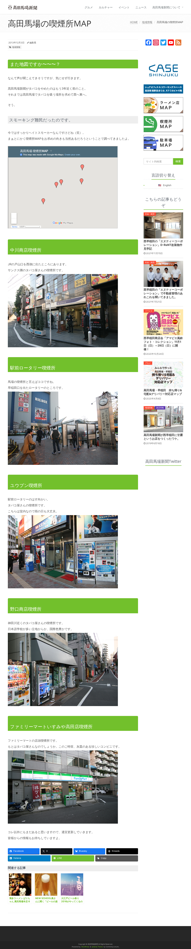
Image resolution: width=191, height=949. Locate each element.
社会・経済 (149, 214)
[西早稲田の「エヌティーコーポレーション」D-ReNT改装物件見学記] (163, 225)
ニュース (141, 7)
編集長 (32, 42)
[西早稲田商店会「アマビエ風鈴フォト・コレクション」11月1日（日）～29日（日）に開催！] (163, 322)
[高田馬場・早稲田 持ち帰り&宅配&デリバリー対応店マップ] (163, 374)
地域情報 (147, 22)
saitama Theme (97, 947)
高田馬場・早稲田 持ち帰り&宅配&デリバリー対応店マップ (163, 392)
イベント (124, 7)
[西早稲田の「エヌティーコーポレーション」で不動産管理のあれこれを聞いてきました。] (163, 273)
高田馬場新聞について (166, 7)
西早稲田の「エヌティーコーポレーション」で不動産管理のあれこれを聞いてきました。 (163, 293)
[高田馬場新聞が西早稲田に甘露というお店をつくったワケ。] (163, 418)
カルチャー (106, 7)
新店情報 (160, 408)
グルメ (88, 7)
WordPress (85, 947)
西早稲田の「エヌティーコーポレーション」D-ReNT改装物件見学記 (163, 244)
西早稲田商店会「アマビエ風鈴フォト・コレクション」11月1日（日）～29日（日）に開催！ (163, 343)
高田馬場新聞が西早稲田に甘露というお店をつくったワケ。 (163, 436)
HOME (134, 22)
